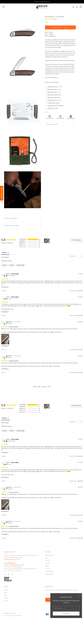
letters (12, 265)
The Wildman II (4, 287)
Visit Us (18, 559)
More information (52, 124)
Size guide (47, 560)
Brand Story (7, 559)
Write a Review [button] (77, 240)
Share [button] (4, 290)
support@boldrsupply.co (10, 563)
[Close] (80, 595)
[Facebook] (50, 111)
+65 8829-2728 (14, 565)
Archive (6, 601)
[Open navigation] (3, 7)
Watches (6, 590)
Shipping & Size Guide (11, 225)
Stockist (47, 566)
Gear (5, 592)
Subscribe (66, 613)
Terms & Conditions (16, 615)
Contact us (47, 569)
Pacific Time (18, 567)
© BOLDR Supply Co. (10, 613)
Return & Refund (49, 574)
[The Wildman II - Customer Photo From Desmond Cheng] (47, 240)
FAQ (46, 558)
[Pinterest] (54, 111)
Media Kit (13, 559)
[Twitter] (52, 111)
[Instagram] (12, 574)
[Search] (77, 7)
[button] (79, 290)
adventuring (20, 265)
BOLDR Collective (49, 555)
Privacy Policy (7, 615)
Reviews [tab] (4, 252)
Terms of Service (49, 571)
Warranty (47, 563)
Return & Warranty (11, 218)
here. (57, 77)
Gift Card (6, 598)
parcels (5, 265)
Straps (5, 595)
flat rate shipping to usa (42, 1)
